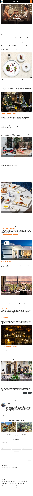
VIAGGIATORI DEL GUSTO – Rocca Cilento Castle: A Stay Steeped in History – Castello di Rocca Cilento (16, 489)
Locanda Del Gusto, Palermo (5, 382)
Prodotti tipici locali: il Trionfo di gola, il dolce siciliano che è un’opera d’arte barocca (13, 469)
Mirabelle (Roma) (4, 268)
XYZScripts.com (21, 495)
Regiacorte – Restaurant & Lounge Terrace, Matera (9, 346)
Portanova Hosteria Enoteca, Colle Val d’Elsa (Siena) (9, 234)
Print (24, 392)
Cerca (29, 460)
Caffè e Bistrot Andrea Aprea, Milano (7, 129)
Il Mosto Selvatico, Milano (5, 120)
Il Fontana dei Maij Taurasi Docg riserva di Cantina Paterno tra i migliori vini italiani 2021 (17, 481)
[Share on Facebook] (19, 400)
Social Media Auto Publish (13, 495)
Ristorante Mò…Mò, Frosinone (6, 308)
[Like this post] (18, 400)
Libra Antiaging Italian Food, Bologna (7, 219)
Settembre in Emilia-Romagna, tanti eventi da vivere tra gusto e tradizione (12, 474)
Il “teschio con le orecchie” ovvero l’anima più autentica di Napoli (15, 483)
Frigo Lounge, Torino (4, 86)
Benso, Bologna (3, 214)
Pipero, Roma (3, 296)
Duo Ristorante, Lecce (4, 317)
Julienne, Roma (3, 301)
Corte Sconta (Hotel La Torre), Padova (7, 167)
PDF (29, 392)
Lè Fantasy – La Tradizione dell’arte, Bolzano (8, 113)
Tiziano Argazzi (8, 403)
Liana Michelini (4, 483)
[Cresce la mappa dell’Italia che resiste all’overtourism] (8, 427)
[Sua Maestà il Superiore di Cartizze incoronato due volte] (24, 427)
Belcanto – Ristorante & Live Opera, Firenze (8, 228)
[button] (2, 429)
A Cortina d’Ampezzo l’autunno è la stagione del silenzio (9, 467)
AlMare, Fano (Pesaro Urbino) (6, 261)
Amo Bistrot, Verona (4, 158)
